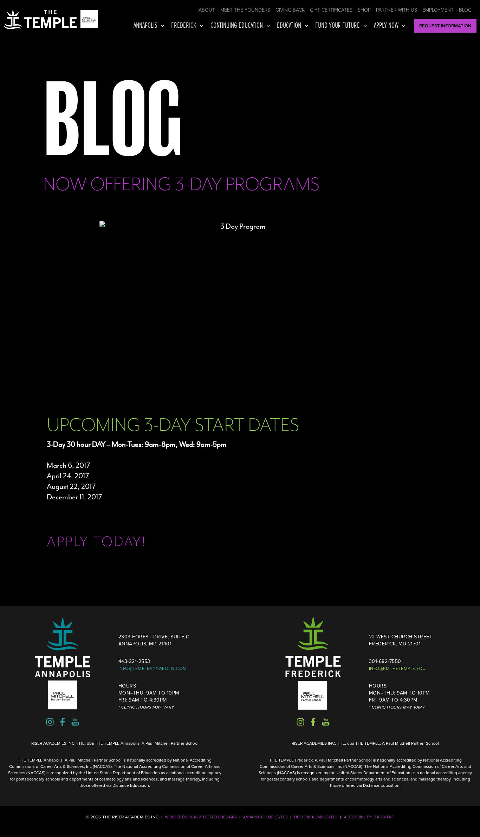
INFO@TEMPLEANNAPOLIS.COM (152, 668)
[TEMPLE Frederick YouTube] (326, 722)
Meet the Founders (245, 10)
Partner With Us (396, 10)
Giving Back (290, 10)
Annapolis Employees (265, 817)
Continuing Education (236, 26)
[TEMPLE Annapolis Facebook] (62, 722)
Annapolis (145, 26)
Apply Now (386, 26)
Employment (438, 10)
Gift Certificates (331, 10)
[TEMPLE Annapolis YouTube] (75, 722)
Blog (465, 10)
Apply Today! (97, 541)
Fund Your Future (337, 26)
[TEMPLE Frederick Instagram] (300, 722)
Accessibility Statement (369, 817)
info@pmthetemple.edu (397, 668)
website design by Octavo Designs (201, 817)
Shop (364, 10)
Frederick (183, 26)
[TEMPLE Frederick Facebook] (313, 722)
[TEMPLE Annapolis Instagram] (50, 722)
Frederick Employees (316, 817)
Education (289, 26)
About (207, 10)
